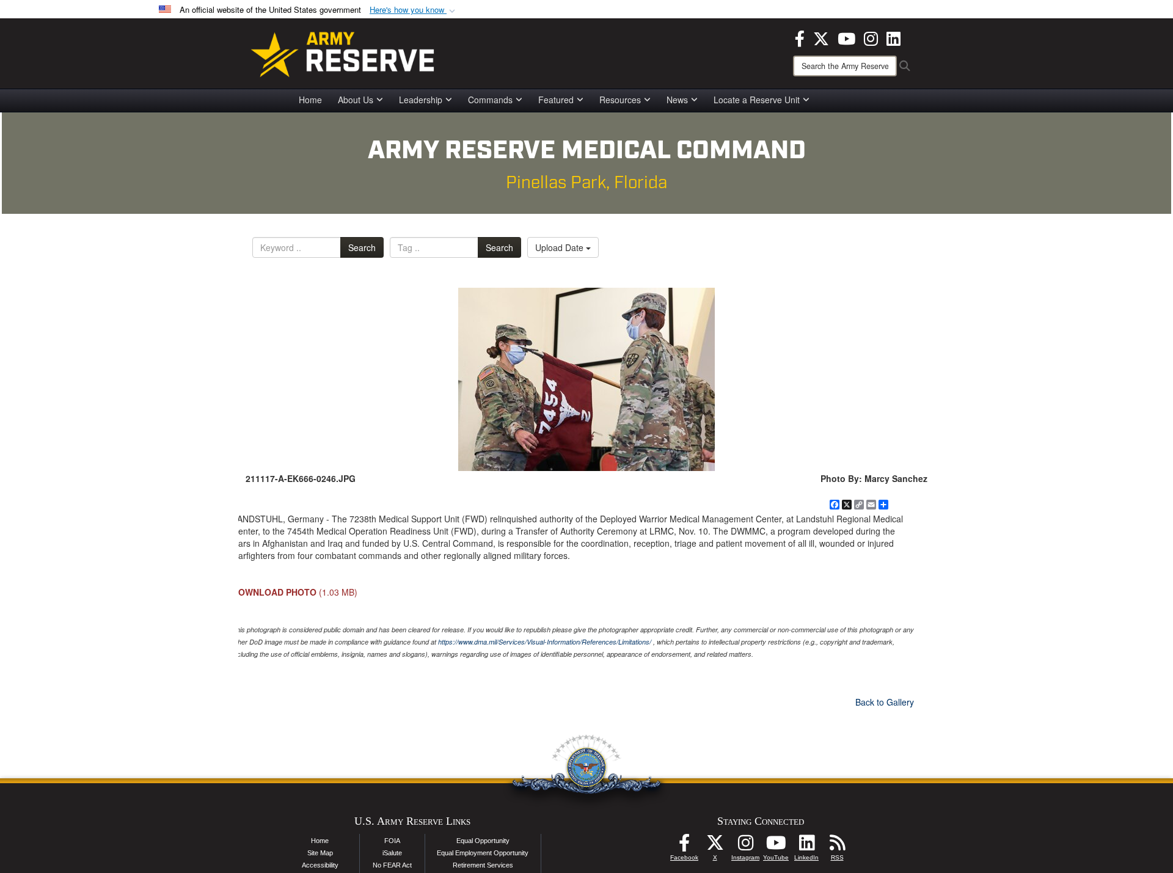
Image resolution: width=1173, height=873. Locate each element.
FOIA (392, 840)
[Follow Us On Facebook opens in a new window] (684, 846)
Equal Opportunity (483, 840)
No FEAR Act (392, 865)
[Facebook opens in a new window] (800, 37)
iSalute (392, 853)
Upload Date (560, 247)
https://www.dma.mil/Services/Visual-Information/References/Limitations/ (544, 641)
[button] (414, 10)
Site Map (320, 853)
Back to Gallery (884, 702)
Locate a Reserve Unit (757, 99)
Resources (620, 99)
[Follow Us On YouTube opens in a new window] (776, 846)
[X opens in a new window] (821, 37)
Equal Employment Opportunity (482, 853)
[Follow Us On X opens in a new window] (715, 846)
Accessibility (320, 865)
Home (310, 99)
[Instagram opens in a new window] (871, 37)
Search (362, 247)
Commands (490, 99)
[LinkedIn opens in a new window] (893, 37)
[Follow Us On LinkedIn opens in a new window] (806, 846)
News (677, 99)
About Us (355, 99)
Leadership (420, 99)
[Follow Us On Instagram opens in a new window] (745, 846)
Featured (556, 99)
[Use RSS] (837, 846)
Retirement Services (483, 865)
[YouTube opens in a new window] (846, 37)
